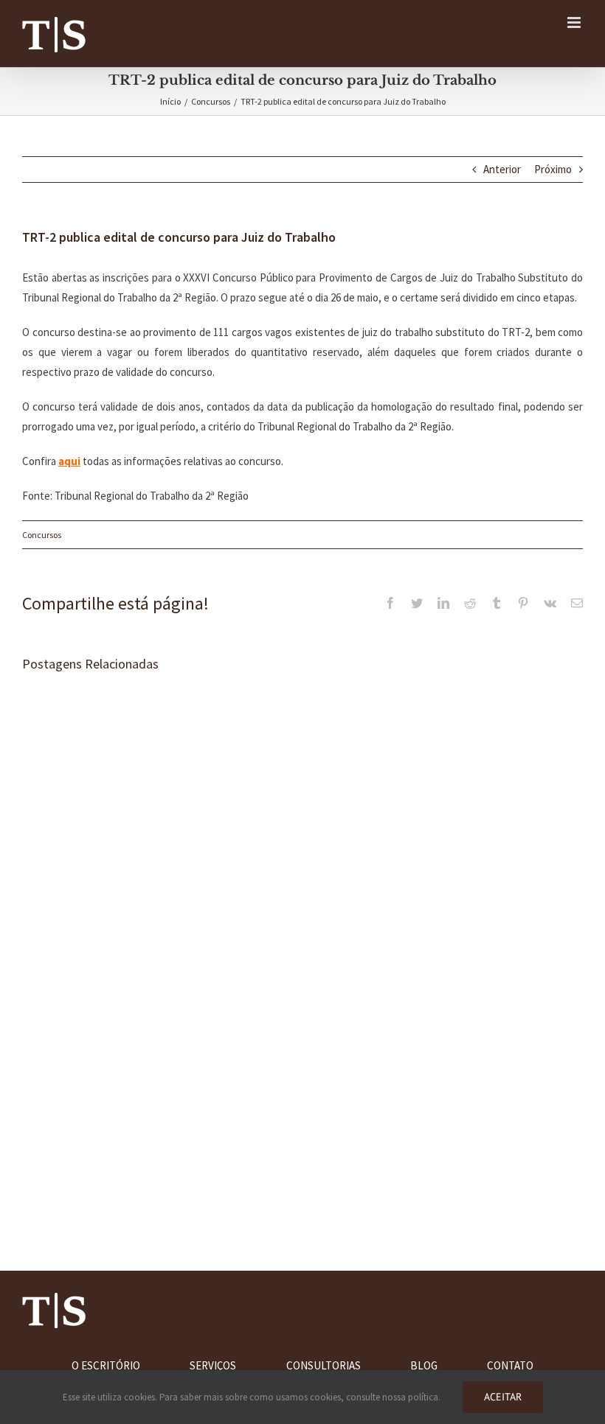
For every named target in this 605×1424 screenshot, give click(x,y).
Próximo (553, 169)
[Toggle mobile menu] (575, 22)
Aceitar (503, 1396)
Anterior (502, 169)
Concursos (41, 534)
